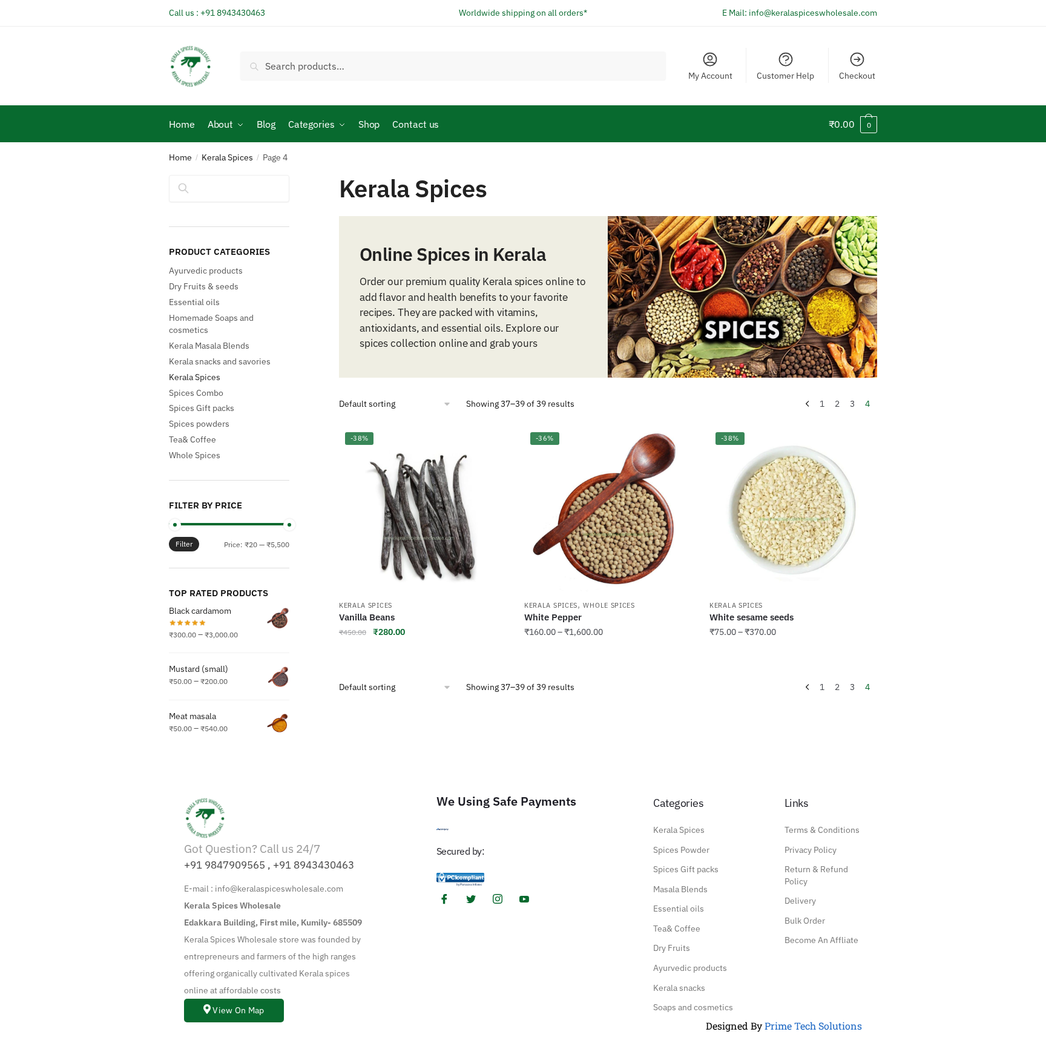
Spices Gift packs (201, 408)
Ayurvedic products (206, 270)
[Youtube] (528, 899)
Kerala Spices (227, 157)
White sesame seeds (751, 617)
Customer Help (785, 75)
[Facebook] (448, 899)
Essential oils (194, 302)
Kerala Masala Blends (209, 345)
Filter (184, 543)
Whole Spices (608, 605)
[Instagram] (502, 899)
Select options (608, 656)
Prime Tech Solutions (813, 1025)
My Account (710, 75)
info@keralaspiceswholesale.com (813, 12)
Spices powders (199, 423)
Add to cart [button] (422, 656)
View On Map (238, 1010)
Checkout (857, 75)
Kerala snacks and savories (220, 361)
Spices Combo (196, 392)
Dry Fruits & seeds (203, 286)
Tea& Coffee (192, 439)
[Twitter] (475, 899)
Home (180, 157)
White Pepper (553, 617)
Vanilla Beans (367, 617)
